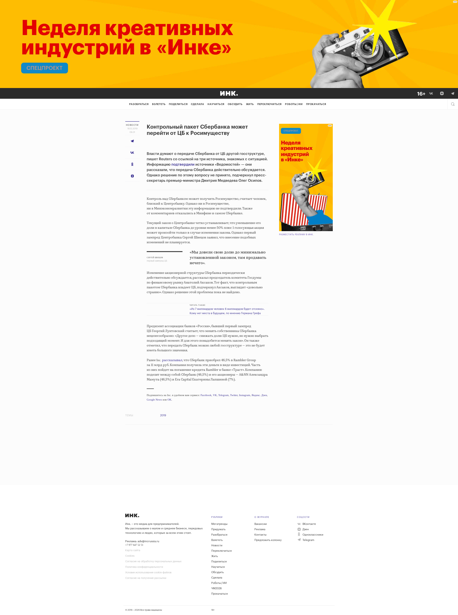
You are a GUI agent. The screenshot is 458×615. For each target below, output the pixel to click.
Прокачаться (316, 104)
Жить (250, 104)
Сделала (197, 104)
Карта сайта (132, 550)
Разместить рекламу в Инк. (296, 234)
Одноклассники (312, 534)
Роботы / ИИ (294, 104)
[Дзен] (442, 93)
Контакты (260, 534)
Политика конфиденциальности (144, 567)
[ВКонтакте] (431, 93)
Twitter (234, 395)
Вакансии (260, 524)
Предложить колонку (268, 540)
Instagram (244, 395)
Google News (154, 399)
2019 (163, 415)
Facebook (206, 395)
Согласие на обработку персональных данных (153, 561)
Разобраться (139, 104)
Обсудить (235, 104)
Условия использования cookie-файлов (148, 572)
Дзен (305, 529)
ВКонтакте (309, 524)
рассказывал (172, 360)
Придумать (218, 529)
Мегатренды (219, 524)
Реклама (259, 529)
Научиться (216, 104)
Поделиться (178, 104)
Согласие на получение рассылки (145, 578)
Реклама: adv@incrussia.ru (142, 541)
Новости (216, 545)
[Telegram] (452, 93)
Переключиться (269, 104)
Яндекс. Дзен (259, 395)
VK (215, 395)
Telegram (223, 395)
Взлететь (158, 104)
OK (169, 399)
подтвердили (182, 164)
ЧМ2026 (216, 588)
